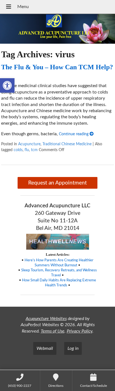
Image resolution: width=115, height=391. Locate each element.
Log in (73, 348)
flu (27, 150)
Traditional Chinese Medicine (67, 144)
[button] (7, 85)
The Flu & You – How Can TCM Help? (57, 67)
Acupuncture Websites (46, 318)
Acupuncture (29, 144)
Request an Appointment (57, 183)
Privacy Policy (79, 331)
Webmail (45, 348)
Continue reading (74, 134)
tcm (34, 150)
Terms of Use (52, 331)
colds (18, 150)
